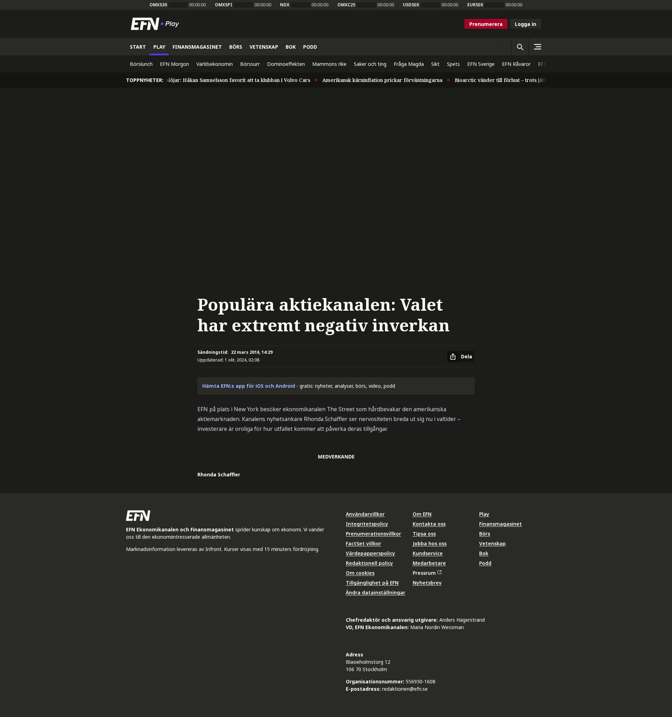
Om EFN (422, 514)
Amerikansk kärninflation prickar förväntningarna (374, 80)
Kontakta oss (429, 523)
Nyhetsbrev (427, 582)
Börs (484, 533)
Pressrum (424, 573)
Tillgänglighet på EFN (372, 582)
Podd (485, 563)
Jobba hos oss (430, 543)
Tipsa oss (424, 533)
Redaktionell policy (369, 563)
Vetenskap (492, 543)
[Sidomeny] (537, 46)
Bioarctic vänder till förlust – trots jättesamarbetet (507, 80)
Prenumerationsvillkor (373, 533)
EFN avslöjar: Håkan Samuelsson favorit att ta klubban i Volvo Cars (221, 80)
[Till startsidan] (156, 24)
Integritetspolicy (367, 523)
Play (484, 514)
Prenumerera (486, 24)
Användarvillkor (365, 514)
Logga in (525, 24)
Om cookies (360, 573)
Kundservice (428, 553)
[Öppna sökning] (519, 46)
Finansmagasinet (500, 523)
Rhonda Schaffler (218, 474)
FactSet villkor (363, 543)
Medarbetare (429, 563)
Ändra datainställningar (375, 592)
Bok (483, 553)
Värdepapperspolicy (370, 553)
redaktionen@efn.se (405, 688)
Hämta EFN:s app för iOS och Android (248, 385)
